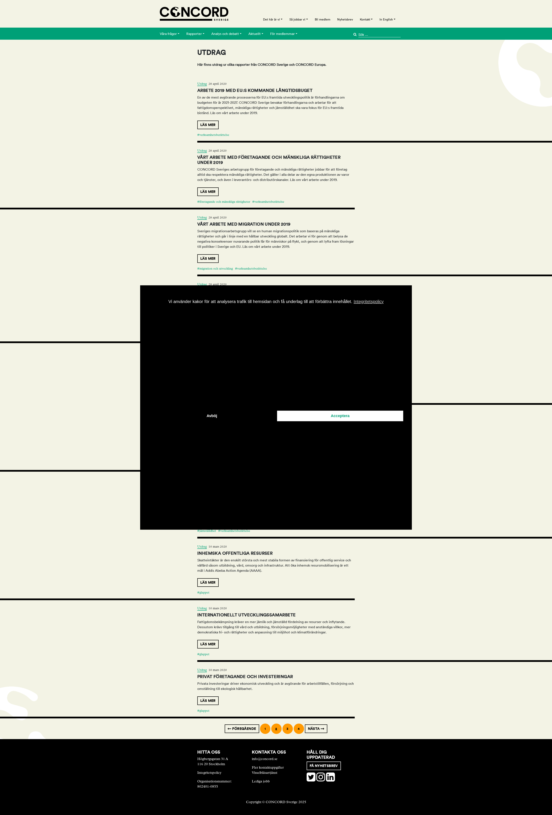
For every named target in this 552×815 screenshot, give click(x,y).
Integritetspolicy (209, 773)
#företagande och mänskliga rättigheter (223, 202)
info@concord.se (265, 759)
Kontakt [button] (365, 19)
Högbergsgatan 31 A (212, 759)
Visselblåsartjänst (264, 773)
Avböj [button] (212, 416)
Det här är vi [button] (271, 19)
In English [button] (386, 19)
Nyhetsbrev (345, 19)
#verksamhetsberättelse (213, 135)
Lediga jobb (261, 781)
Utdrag (202, 84)
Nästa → (316, 728)
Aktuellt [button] (254, 33)
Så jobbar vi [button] (297, 19)
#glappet (203, 592)
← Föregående (242, 728)
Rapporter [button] (194, 33)
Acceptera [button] (340, 416)
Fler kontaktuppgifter (268, 767)
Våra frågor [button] (168, 33)
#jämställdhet (206, 531)
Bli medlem (322, 19)
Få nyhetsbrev (324, 765)
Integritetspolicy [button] (369, 301)
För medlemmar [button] (282, 33)
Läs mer (208, 124)
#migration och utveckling (215, 268)
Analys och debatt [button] (225, 33)
